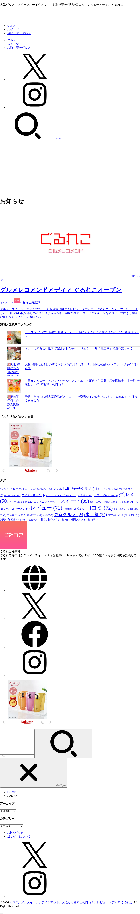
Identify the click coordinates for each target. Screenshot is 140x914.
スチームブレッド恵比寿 (102, 502)
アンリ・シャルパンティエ (61, 495)
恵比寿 (12, 515)
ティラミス (122, 502)
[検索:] (17, 756)
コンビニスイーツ (47, 501)
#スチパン (6, 489)
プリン (8, 509)
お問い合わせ (16, 832)
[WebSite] (34, 590)
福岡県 (93, 519)
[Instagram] (34, 107)
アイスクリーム (33, 495)
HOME (11, 792)
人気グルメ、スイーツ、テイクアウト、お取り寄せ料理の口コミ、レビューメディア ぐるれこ (71, 902)
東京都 (96, 514)
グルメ (11, 25)
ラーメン (22, 508)
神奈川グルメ (51, 519)
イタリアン (85, 495)
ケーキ (14, 502)
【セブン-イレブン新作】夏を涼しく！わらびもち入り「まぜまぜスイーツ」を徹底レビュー (82, 334)
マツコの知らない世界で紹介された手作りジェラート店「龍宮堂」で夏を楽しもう (79, 348)
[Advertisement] (70, 168)
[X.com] (34, 79)
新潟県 (48, 515)
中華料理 (69, 509)
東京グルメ (69, 514)
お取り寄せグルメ (19, 33)
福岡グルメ (79, 519)
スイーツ (13, 29)
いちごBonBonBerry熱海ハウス (46, 489)
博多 (81, 508)
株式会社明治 (117, 515)
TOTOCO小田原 (21, 489)
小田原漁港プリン (123, 509)
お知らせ (105, 489)
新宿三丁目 (34, 515)
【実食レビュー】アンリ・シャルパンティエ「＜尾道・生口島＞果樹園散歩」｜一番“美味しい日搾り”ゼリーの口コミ (82, 382)
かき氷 (116, 489)
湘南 (15, 519)
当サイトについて (19, 836)
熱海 (24, 519)
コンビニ (26, 502)
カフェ (100, 495)
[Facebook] (34, 646)
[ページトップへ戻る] (1, 913)
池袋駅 (133, 515)
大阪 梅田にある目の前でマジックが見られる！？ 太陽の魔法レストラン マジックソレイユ (81, 366)
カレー (112, 495)
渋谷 (5, 519)
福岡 (66, 519)
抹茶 (22, 515)
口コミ (99, 508)
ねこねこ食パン (12, 496)
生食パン (34, 520)
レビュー (46, 508)
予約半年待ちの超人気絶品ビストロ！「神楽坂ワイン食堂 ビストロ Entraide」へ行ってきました (81, 398)
